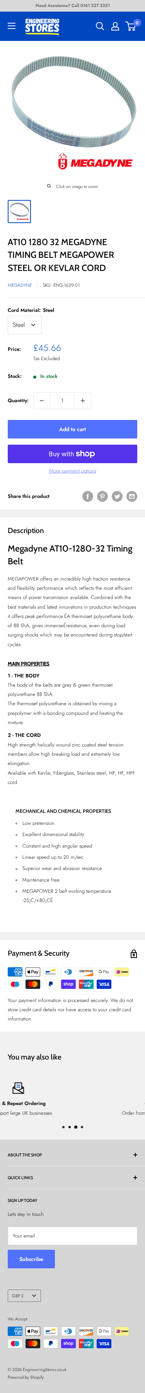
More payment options (72, 470)
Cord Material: (31, 310)
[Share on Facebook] (87, 496)
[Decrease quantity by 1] (42, 401)
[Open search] (100, 26)
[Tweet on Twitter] (117, 496)
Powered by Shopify (26, 1377)
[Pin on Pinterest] (102, 496)
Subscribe (31, 1259)
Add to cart (72, 429)
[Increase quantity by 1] (83, 401)
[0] (131, 26)
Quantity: (18, 400)
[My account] (115, 26)
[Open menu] (11, 26)
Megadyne (20, 285)
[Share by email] (131, 496)
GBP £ (18, 1296)
